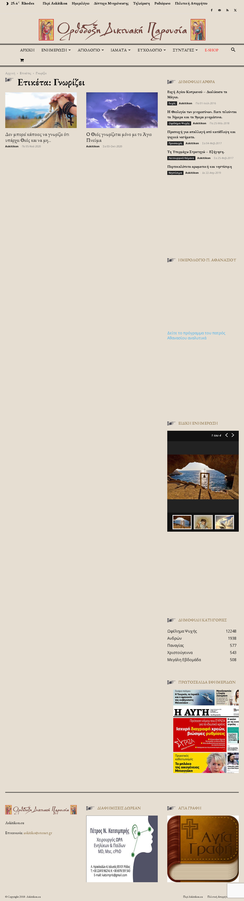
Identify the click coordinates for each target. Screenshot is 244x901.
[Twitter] (235, 10)
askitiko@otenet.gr (38, 832)
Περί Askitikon (55, 3)
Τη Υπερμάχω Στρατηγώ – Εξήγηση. (195, 151)
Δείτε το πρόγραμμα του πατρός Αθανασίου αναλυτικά (196, 335)
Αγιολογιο (89, 50)
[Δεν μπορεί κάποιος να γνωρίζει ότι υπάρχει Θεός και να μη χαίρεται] (41, 110)
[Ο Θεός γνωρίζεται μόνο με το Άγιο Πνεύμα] (122, 110)
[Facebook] (211, 10)
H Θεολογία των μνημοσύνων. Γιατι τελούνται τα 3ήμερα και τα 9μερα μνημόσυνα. (202, 114)
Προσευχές (175, 143)
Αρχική (27, 50)
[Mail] (219, 10)
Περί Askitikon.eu (193, 897)
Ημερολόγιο (80, 3)
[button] (233, 50)
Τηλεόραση (141, 3)
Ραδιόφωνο (162, 3)
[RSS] (227, 10)
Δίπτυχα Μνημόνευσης (111, 3)
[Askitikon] (122, 29)
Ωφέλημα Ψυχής (179, 123)
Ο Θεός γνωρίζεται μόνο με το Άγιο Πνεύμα (119, 137)
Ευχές (172, 103)
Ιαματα (119, 50)
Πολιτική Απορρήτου (191, 3)
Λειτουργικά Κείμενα (181, 158)
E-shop (212, 50)
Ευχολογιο (149, 50)
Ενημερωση (54, 50)
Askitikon (12, 146)
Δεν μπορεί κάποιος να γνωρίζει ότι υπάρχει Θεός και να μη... (37, 137)
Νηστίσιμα (175, 172)
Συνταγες (183, 50)
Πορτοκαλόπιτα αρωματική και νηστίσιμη (199, 166)
